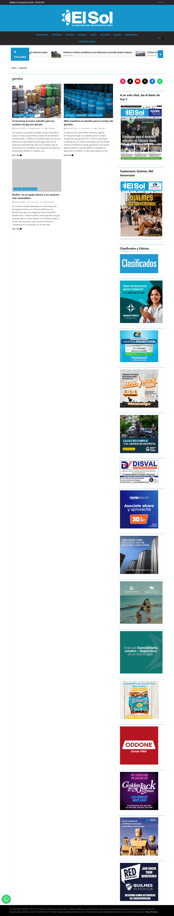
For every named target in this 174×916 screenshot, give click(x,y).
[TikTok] (130, 81)
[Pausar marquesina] (160, 54)
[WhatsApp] (160, 81)
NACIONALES (42, 35)
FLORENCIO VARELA (87, 42)
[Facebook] (152, 81)
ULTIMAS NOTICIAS (95, 115)
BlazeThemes (152, 912)
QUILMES (118, 35)
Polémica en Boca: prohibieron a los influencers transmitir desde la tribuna (56, 52)
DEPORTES (105, 35)
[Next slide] (162, 2)
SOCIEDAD (82, 35)
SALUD (94, 35)
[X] (145, 81)
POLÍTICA (70, 35)
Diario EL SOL (19, 128)
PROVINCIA (57, 35)
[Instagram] (123, 81)
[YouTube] (137, 81)
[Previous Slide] (159, 2)
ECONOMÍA (70, 115)
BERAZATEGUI (131, 35)
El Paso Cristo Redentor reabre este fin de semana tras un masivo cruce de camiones (121, 2)
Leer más (15, 155)
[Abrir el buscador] (159, 38)
